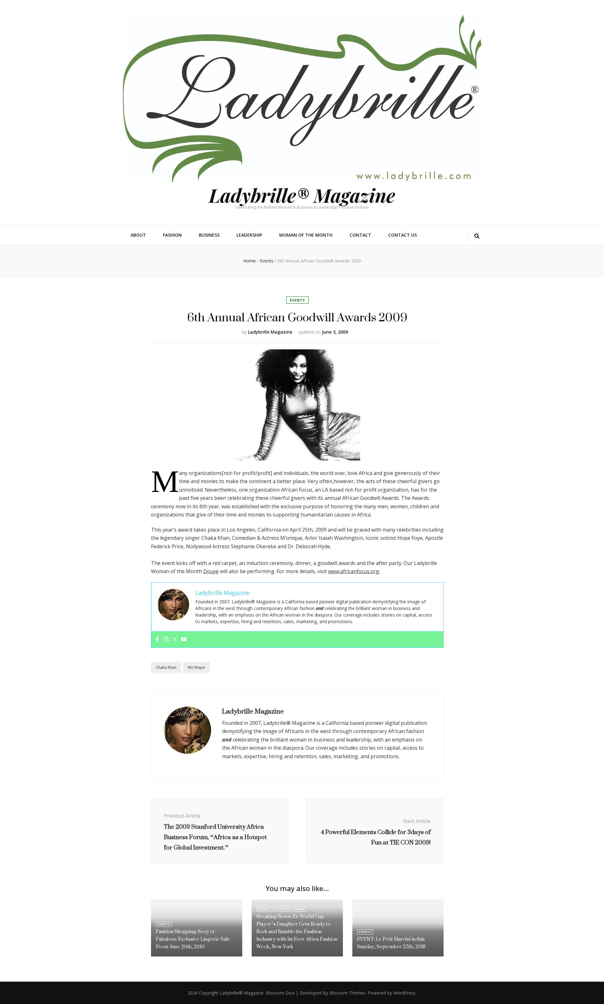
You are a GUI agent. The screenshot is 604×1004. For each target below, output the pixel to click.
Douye (211, 571)
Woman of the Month (306, 235)
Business (209, 235)
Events (297, 300)
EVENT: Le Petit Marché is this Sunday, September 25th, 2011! (391, 943)
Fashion (172, 235)
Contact (360, 235)
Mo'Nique (196, 667)
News (299, 909)
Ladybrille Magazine (270, 332)
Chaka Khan (166, 667)
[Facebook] (157, 639)
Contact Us (402, 235)
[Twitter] (175, 639)
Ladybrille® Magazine (302, 194)
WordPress (404, 993)
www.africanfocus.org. (354, 571)
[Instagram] (166, 639)
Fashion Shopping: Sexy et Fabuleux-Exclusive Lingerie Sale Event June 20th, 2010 (193, 939)
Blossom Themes (347, 993)
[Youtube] (184, 639)
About (138, 235)
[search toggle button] (476, 236)
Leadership (249, 235)
